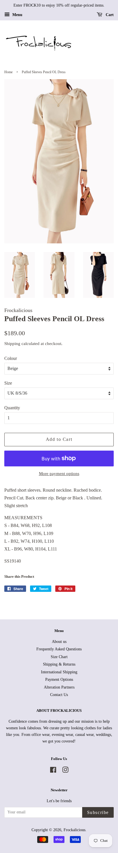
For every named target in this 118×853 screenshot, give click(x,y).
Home (8, 72)
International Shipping (59, 672)
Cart (109, 15)
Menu (16, 15)
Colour (10, 358)
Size (8, 383)
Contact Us (59, 695)
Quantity (12, 407)
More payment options (59, 473)
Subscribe (98, 812)
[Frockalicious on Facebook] (53, 771)
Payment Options (59, 679)
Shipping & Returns (59, 664)
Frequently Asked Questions (59, 649)
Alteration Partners (59, 687)
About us (59, 641)
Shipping (12, 343)
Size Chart (59, 657)
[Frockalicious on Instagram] (65, 771)
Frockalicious (74, 830)
